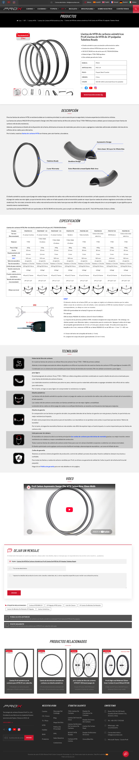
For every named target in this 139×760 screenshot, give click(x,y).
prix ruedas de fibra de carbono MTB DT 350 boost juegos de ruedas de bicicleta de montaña (84, 681)
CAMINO (29, 9)
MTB (43, 725)
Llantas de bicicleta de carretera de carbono (74, 726)
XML (55, 733)
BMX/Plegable (87, 9)
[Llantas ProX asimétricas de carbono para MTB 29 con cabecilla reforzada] (19, 663)
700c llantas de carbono (73, 712)
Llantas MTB (32, 20)
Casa (20, 20)
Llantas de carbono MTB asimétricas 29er (50, 20)
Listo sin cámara (71, 605)
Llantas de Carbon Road (89, 727)
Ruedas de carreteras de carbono (87, 713)
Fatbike (44, 730)
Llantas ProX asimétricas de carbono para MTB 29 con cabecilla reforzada (19, 681)
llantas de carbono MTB (30, 133)
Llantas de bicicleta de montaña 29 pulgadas (20, 609)
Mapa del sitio (58, 722)
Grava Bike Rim (88, 739)
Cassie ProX (124, 739)
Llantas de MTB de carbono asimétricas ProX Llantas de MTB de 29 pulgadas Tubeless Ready (46, 561)
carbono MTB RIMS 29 (36, 605)
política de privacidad (57, 728)
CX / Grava (45, 716)
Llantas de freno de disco (75, 719)
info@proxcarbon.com (73, 2)
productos (45, 739)
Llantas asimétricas (43, 609)
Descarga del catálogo (57, 712)
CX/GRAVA (41, 9)
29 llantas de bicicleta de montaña (90, 605)
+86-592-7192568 (117, 720)
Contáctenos (123, 9)
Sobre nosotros (105, 9)
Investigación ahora (92, 95)
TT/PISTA (53, 9)
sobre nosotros (58, 738)
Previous (3, 671)
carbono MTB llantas (72, 740)
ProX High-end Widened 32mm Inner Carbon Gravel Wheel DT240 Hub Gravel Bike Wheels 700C (116, 681)
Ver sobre (7, 722)
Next (132, 671)
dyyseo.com (71, 757)
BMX (43, 734)
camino (44, 711)
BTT (63, 9)
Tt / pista (45, 721)
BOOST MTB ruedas (72, 733)
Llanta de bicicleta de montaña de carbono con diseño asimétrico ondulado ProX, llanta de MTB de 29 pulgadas (52, 681)
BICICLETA (73, 9)
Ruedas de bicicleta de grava (89, 733)
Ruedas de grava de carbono (88, 721)
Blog (54, 718)
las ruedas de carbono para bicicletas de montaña (88, 436)
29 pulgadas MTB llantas (54, 605)
